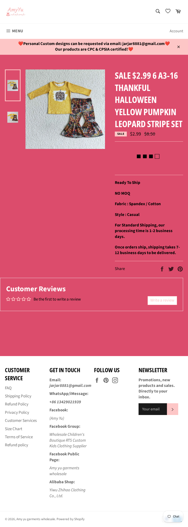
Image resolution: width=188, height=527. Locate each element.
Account (176, 31)
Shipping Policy (18, 396)
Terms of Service (19, 437)
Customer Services (21, 421)
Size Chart (13, 429)
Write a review (162, 300)
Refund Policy (16, 404)
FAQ (8, 388)
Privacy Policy (17, 412)
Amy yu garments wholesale (35, 519)
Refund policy (16, 445)
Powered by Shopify (70, 519)
